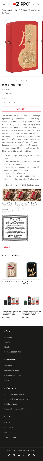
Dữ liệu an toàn (10, 404)
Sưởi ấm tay (9, 432)
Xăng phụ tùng (10, 437)
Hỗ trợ (6, 380)
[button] (4, 3)
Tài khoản (8, 366)
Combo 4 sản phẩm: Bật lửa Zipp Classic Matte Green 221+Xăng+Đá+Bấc (31, 313)
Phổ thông (23, 10)
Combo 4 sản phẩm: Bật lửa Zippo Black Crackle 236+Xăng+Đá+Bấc (11, 313)
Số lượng (5, 98)
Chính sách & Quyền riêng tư (16, 399)
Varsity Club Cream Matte (11, 282)
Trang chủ (6, 10)
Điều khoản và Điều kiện (14, 394)
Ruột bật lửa (9, 427)
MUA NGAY (21, 109)
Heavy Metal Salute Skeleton (28, 282)
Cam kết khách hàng (12, 375)
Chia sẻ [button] (7, 247)
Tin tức (7, 342)
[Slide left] (16, 80)
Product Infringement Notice (15, 409)
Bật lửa (14, 10)
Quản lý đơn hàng (11, 370)
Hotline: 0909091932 (12, 352)
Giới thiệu (8, 337)
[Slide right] (26, 80)
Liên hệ (7, 347)
